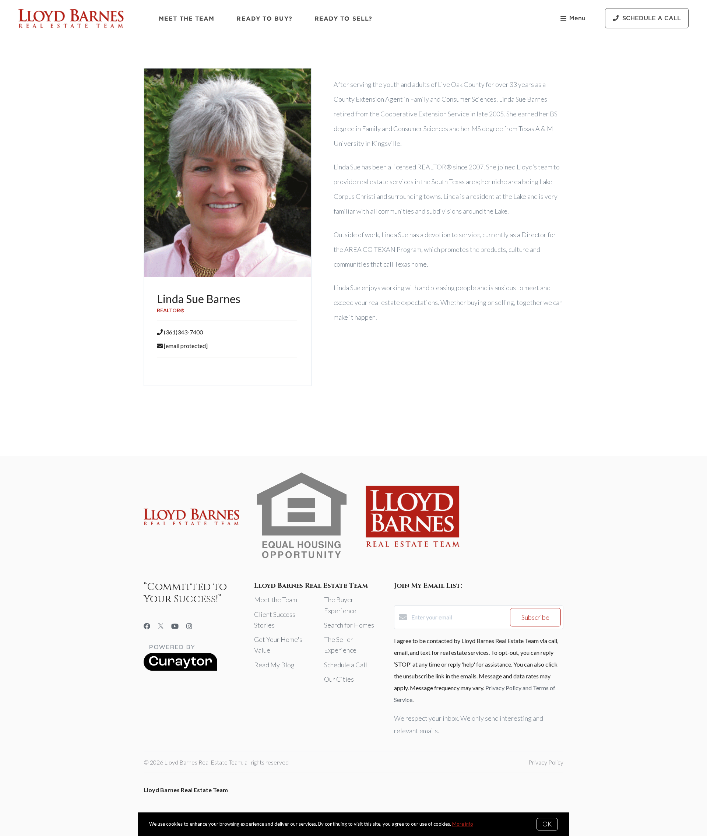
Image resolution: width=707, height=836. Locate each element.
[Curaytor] (180, 668)
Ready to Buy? (264, 18)
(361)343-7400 (183, 332)
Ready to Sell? (343, 18)
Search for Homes (349, 625)
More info (462, 824)
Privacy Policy (545, 762)
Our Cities (339, 679)
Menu (577, 18)
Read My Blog (274, 665)
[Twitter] (160, 626)
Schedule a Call (345, 665)
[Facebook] (147, 626)
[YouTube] (175, 626)
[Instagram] (189, 626)
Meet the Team (186, 18)
